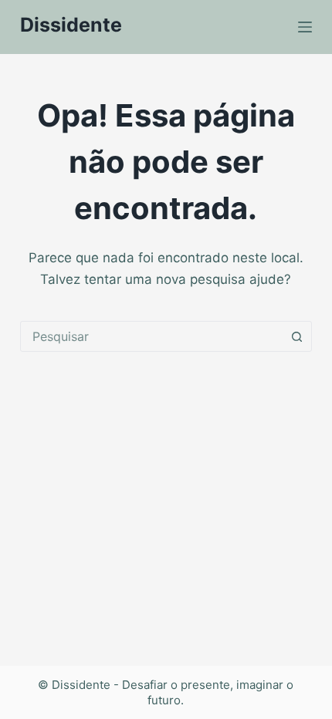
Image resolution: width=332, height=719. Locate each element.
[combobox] (151, 336)
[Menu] (305, 27)
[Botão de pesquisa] (296, 336)
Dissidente (71, 24)
